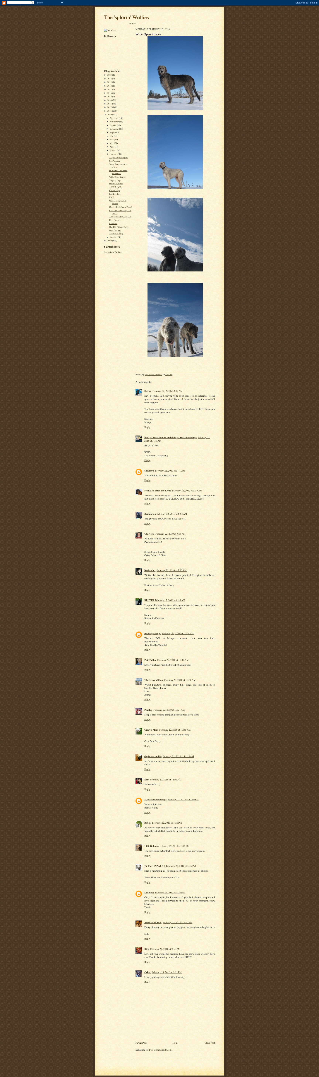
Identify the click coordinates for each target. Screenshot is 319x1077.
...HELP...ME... (115, 187)
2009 (109, 240)
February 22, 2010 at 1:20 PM (167, 822)
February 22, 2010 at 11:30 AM (166, 779)
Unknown (149, 470)
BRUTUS (149, 600)
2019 (109, 82)
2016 (109, 93)
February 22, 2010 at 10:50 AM (175, 729)
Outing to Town (116, 183)
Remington (150, 513)
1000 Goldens (151, 846)
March (113, 150)
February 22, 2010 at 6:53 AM (172, 513)
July (112, 136)
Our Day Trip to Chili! (118, 227)
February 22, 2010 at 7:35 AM (172, 570)
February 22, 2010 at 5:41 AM (170, 470)
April (112, 146)
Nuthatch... (149, 570)
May (112, 143)
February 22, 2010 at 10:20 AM (180, 680)
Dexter (147, 391)
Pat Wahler (150, 660)
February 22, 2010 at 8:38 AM (170, 600)
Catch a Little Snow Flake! (120, 207)
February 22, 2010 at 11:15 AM (178, 756)
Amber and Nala (153, 922)
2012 (109, 107)
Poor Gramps (115, 230)
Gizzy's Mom (151, 729)
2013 (109, 103)
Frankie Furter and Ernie (157, 490)
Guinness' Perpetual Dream (117, 202)
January (113, 237)
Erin (146, 779)
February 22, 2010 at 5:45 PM (174, 846)
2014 (109, 100)
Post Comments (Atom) (160, 1049)
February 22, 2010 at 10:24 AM (169, 709)
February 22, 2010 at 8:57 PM (170, 892)
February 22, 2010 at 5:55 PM (181, 866)
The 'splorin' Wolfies (126, 17)
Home (176, 1042)
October (113, 125)
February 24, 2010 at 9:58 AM (165, 949)
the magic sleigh (152, 633)
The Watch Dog (116, 233)
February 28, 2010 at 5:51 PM (167, 972)
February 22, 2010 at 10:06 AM (178, 633)
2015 (109, 96)
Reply (147, 427)
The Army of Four (153, 680)
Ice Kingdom (115, 193)
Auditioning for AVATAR (120, 216)
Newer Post (141, 1042)
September (114, 128)
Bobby (147, 822)
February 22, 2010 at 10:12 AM (173, 660)
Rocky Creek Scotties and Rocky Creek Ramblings (170, 437)
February (114, 153)
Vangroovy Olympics (118, 157)
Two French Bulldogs (155, 799)
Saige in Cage (115, 180)
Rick (146, 949)
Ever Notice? (114, 220)
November (114, 121)
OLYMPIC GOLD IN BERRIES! (118, 172)
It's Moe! (113, 223)
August (113, 132)
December (114, 118)
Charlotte (149, 533)
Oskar (147, 972)
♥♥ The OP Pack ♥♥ (154, 866)
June (112, 139)
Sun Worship (114, 160)
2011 (109, 110)
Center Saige (114, 190)
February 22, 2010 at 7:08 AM (170, 533)
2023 (109, 74)
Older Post (210, 1042)
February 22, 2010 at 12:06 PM (183, 799)
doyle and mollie (153, 756)
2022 (109, 78)
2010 (109, 114)
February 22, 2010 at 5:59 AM (187, 490)
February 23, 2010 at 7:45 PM (177, 922)
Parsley (148, 709)
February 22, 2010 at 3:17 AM (167, 391)
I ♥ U (111, 197)
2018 (109, 85)
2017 (109, 89)
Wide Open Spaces (117, 177)
